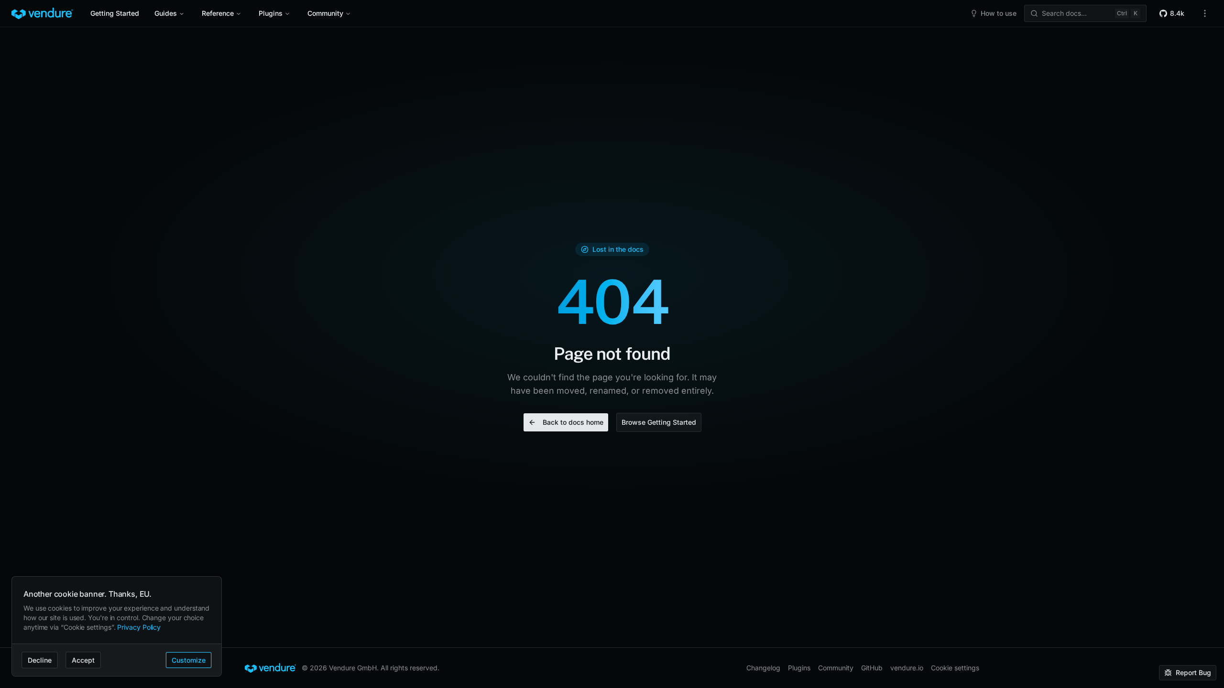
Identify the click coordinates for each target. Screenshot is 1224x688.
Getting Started (114, 13)
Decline (40, 660)
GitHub (872, 668)
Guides (165, 13)
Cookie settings (955, 668)
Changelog (763, 668)
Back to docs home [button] (573, 422)
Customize (189, 660)
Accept (83, 660)
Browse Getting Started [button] (659, 422)
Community (325, 13)
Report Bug (1193, 672)
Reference (218, 13)
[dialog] (116, 626)
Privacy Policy (139, 627)
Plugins (271, 13)
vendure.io (906, 668)
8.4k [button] (1177, 13)
